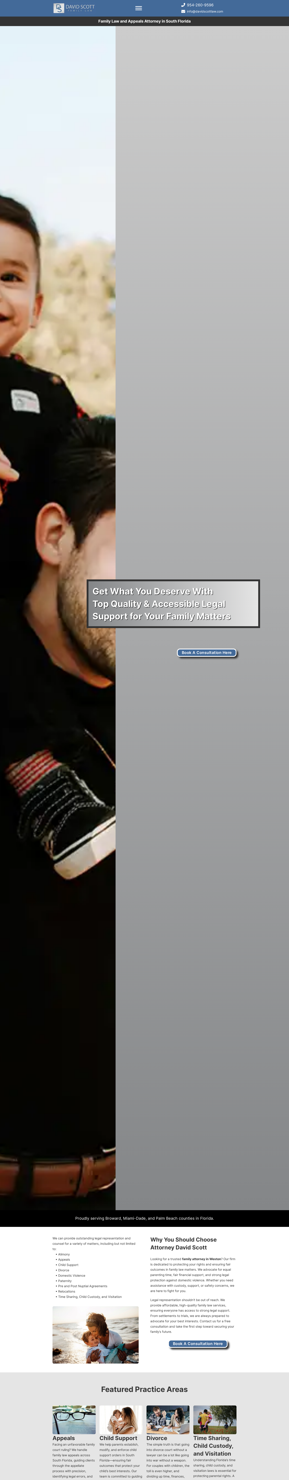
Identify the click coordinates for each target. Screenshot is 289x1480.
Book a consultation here (207, 652)
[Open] (138, 8)
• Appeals (63, 1259)
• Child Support (67, 1265)
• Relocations (65, 1291)
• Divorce (62, 1270)
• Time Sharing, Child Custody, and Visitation (89, 1297)
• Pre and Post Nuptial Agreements (81, 1286)
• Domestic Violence (70, 1275)
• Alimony (63, 1254)
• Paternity (64, 1281)
